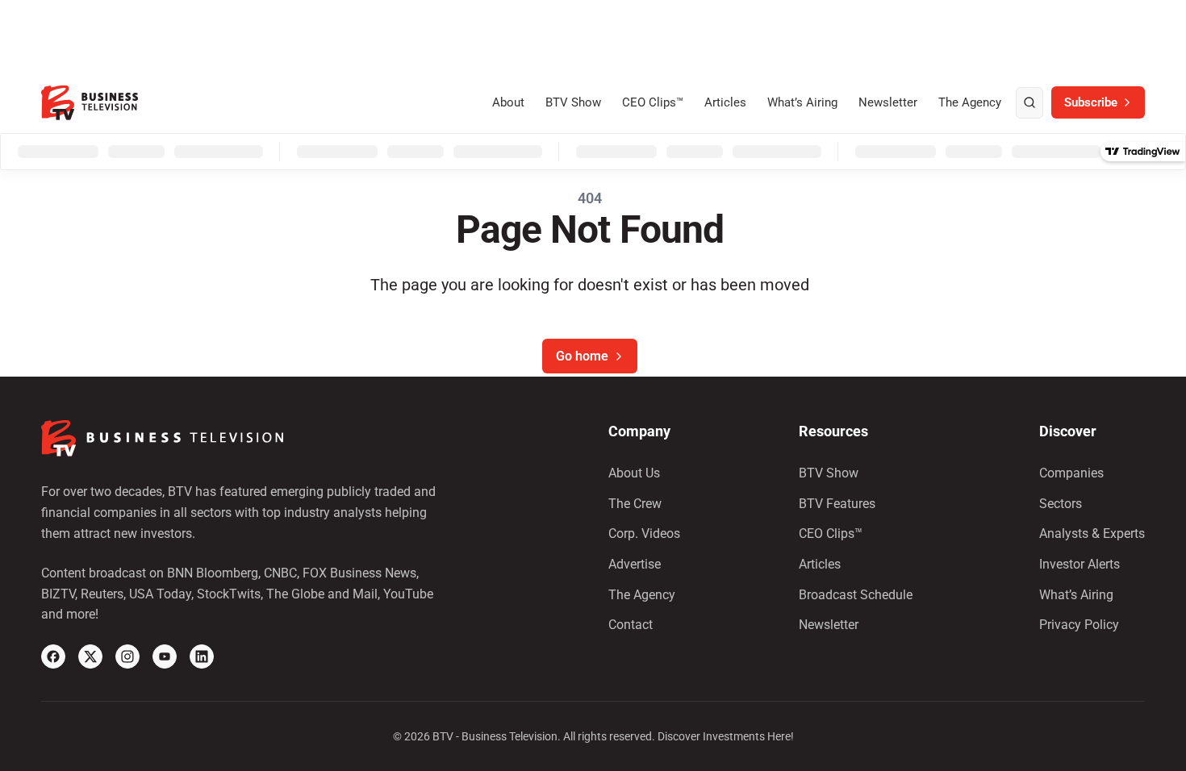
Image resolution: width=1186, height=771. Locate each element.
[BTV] (89, 102)
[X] (90, 656)
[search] (1029, 103)
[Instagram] (127, 656)
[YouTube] (164, 656)
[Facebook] (53, 656)
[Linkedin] (202, 656)
